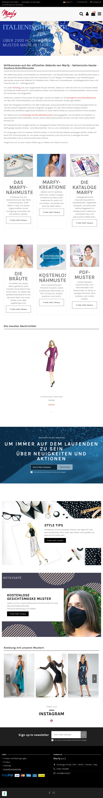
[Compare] (96, 341)
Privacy (6, 762)
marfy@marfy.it (63, 773)
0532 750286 (63, 769)
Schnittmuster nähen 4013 (52, 397)
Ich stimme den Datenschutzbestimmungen (50, 472)
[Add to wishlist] (96, 337)
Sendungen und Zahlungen (31, 2)
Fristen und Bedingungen (15, 758)
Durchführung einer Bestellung (12, 5)
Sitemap (7, 765)
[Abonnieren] (84, 734)
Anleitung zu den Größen (10, 2)
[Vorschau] (96, 346)
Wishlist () (83, 2)
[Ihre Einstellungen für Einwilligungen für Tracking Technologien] (4, 793)
